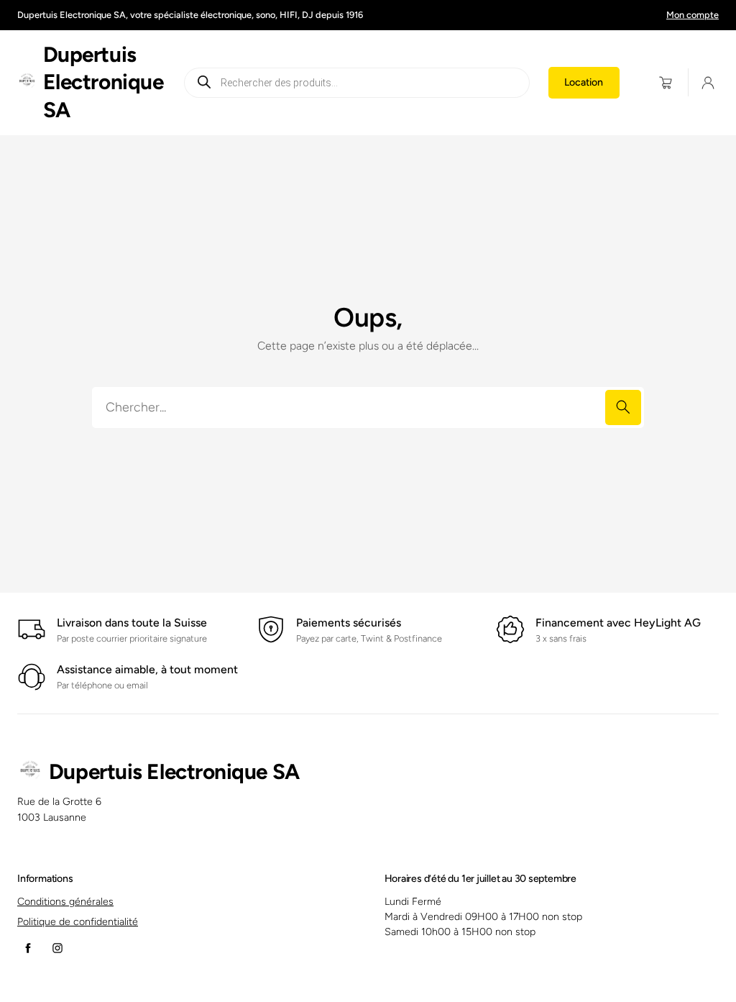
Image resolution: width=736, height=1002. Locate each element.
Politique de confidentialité (77, 922)
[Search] (623, 407)
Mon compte (692, 14)
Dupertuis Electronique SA (103, 82)
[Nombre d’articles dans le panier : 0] (666, 82)
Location (583, 82)
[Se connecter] (707, 82)
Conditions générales (65, 902)
